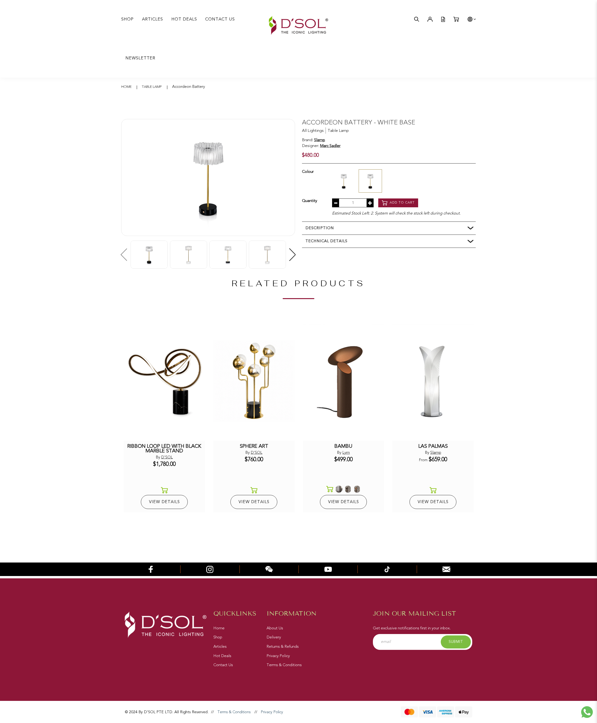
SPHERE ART (254, 446)
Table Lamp (152, 86)
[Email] (446, 569)
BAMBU (343, 446)
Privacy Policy (278, 656)
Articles (220, 646)
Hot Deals (222, 656)
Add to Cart (402, 202)
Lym (346, 452)
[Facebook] (151, 569)
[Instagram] (210, 569)
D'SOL (167, 457)
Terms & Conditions (284, 665)
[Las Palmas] (433, 381)
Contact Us (223, 665)
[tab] (389, 228)
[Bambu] (343, 381)
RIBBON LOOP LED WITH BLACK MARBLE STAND (164, 448)
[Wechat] (269, 569)
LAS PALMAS (433, 446)
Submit (456, 642)
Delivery (274, 637)
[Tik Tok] (387, 569)
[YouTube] (328, 569)
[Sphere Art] (254, 381)
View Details (164, 502)
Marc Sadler (330, 146)
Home (126, 86)
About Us (275, 628)
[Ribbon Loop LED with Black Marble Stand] (164, 381)
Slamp (319, 140)
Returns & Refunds (283, 646)
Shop (217, 637)
